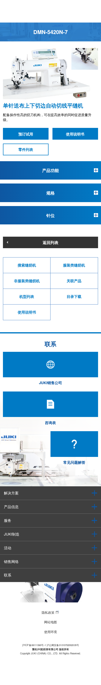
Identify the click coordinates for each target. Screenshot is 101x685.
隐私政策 (48, 612)
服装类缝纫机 (74, 265)
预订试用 (25, 134)
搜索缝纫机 (27, 265)
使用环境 (50, 631)
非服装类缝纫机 (27, 280)
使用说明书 (75, 134)
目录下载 (74, 296)
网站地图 (50, 622)
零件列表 (25, 149)
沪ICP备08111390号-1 (34, 645)
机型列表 (26, 296)
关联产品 (74, 280)
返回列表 (50, 242)
